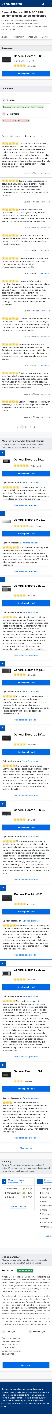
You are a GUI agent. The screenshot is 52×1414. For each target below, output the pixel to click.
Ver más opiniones (30, 482)
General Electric (28, 61)
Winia (44, 1210)
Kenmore (46, 1214)
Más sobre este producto (26, 505)
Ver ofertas (26, 1365)
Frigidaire (11, 1197)
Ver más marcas (18, 1206)
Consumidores (11, 4)
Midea (45, 1218)
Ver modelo (45, 173)
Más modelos (26, 1148)
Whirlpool (46, 1188)
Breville (45, 1193)
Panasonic (12, 1188)
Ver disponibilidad (26, 73)
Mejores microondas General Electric (31, 37)
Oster (44, 1201)
